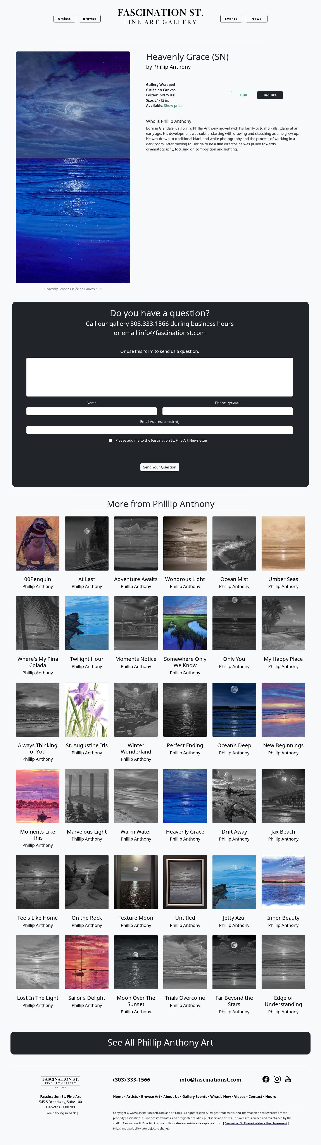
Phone (227, 402)
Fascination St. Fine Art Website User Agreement (256, 1123)
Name (92, 402)
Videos (239, 1096)
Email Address (159, 421)
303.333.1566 (149, 323)
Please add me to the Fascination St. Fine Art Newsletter (161, 440)
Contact (255, 1096)
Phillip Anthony (172, 66)
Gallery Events (194, 1096)
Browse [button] (90, 19)
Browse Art (150, 1096)
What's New (220, 1096)
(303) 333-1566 (131, 1079)
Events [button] (231, 19)
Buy (243, 95)
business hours (212, 323)
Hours (270, 1096)
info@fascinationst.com (172, 332)
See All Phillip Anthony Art (160, 1042)
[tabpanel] (223, 139)
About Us (171, 1096)
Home (118, 1096)
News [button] (257, 19)
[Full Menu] (160, 17)
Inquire (270, 95)
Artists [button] (64, 19)
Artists (132, 1096)
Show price (173, 105)
